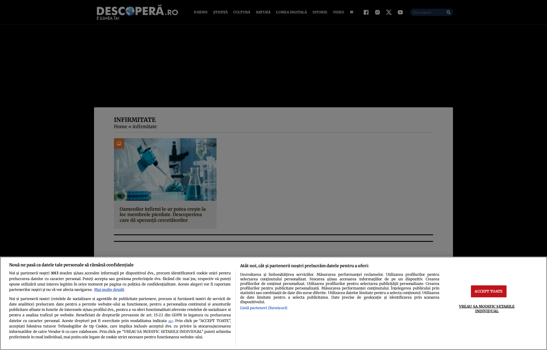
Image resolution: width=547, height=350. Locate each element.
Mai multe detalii (109, 289)
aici (170, 321)
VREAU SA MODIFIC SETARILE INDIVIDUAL (487, 308)
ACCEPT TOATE (489, 291)
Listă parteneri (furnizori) (263, 307)
